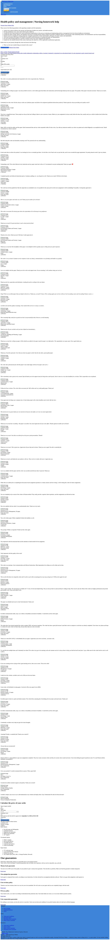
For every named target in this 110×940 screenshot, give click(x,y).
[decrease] (2, 67)
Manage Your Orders (14, 47)
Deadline (3, 61)
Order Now (3, 14)
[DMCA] (4, 933)
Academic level (4, 58)
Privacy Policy (7, 926)
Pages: (2, 809)
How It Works (7, 5)
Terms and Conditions (9, 916)
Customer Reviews (8, 3)
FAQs (5, 6)
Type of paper (4, 55)
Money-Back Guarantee (9, 920)
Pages (2, 64)
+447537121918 (14, 11)
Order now (6, 10)
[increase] (1, 67)
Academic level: (4, 813)
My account (6, 9)
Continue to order (5, 47)
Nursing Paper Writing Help (7, 25)
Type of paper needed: (6, 806)
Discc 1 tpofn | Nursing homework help (10, 51)
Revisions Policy (8, 917)
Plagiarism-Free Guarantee (10, 7)
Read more (3, 871)
